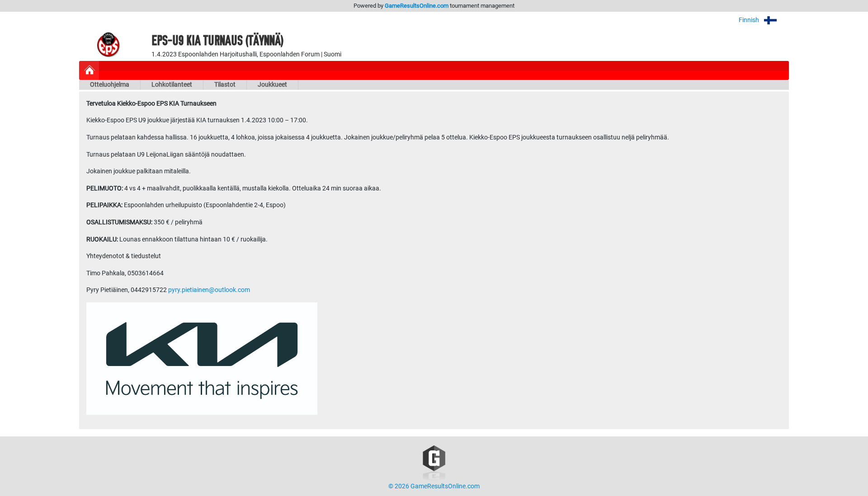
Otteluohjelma (109, 84)
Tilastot (225, 84)
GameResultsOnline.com (416, 5)
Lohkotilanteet (171, 84)
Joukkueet (272, 84)
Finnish (749, 20)
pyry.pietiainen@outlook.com (209, 290)
